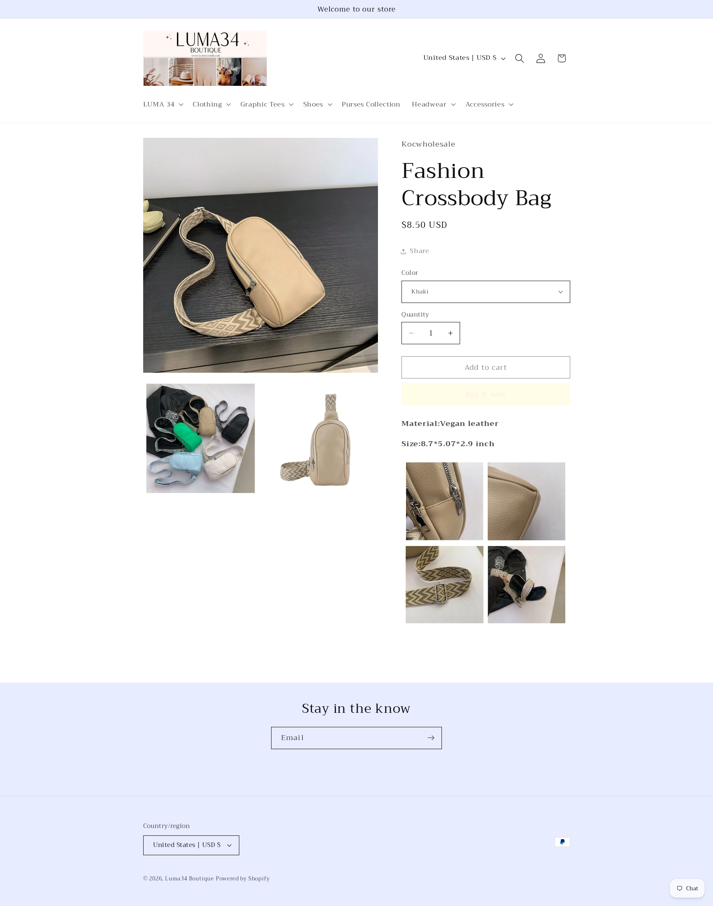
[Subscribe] (430, 738)
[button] (162, 104)
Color (409, 273)
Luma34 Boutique (190, 878)
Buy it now (486, 394)
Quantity (415, 314)
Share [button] (419, 251)
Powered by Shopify (243, 878)
